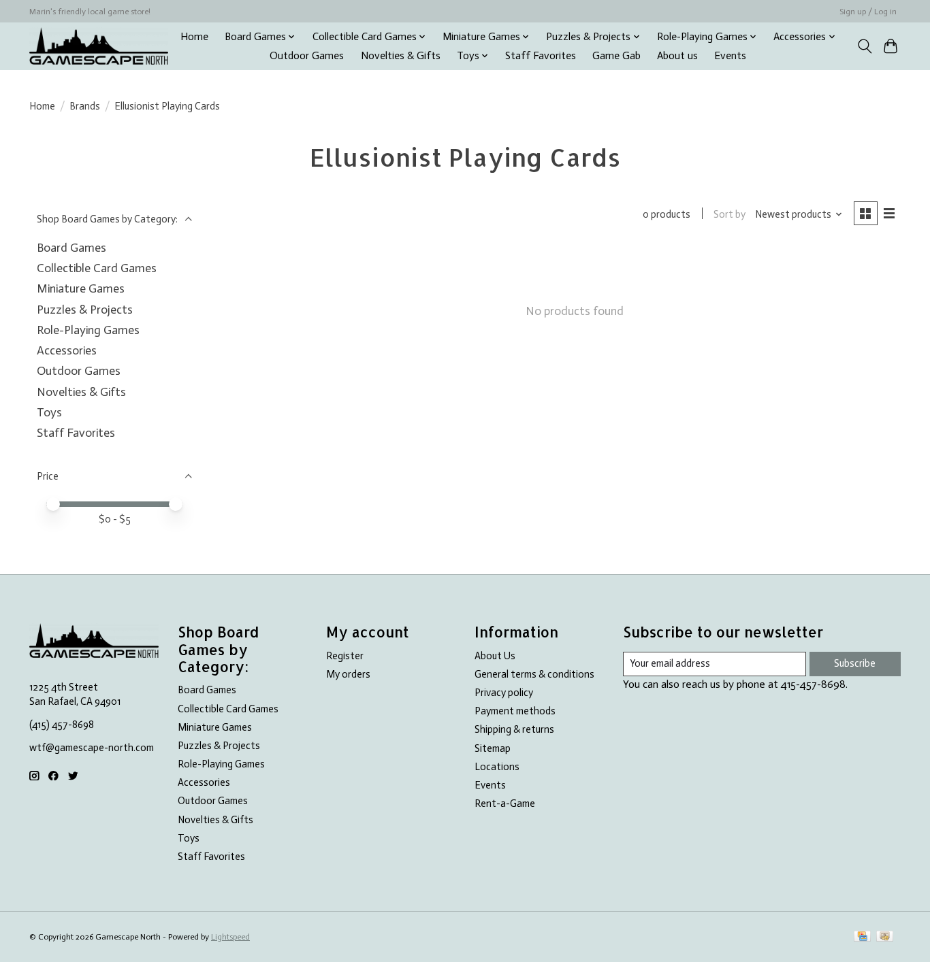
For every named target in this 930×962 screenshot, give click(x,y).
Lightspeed (230, 937)
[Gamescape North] (98, 46)
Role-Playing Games (88, 329)
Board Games (71, 247)
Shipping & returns (514, 729)
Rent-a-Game (505, 803)
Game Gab (616, 56)
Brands (84, 106)
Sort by (729, 214)
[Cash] (884, 937)
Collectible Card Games (97, 268)
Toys (49, 412)
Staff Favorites (540, 56)
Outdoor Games (307, 56)
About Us (495, 656)
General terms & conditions (534, 674)
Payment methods (515, 711)
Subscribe (855, 663)
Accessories (67, 350)
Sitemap (493, 748)
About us (677, 56)
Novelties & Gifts (400, 56)
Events (730, 56)
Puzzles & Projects (85, 309)
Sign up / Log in (868, 11)
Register (345, 656)
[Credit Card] (862, 937)
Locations (497, 767)
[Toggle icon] (864, 46)
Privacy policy (504, 692)
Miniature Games (81, 288)
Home (194, 37)
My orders (348, 674)
